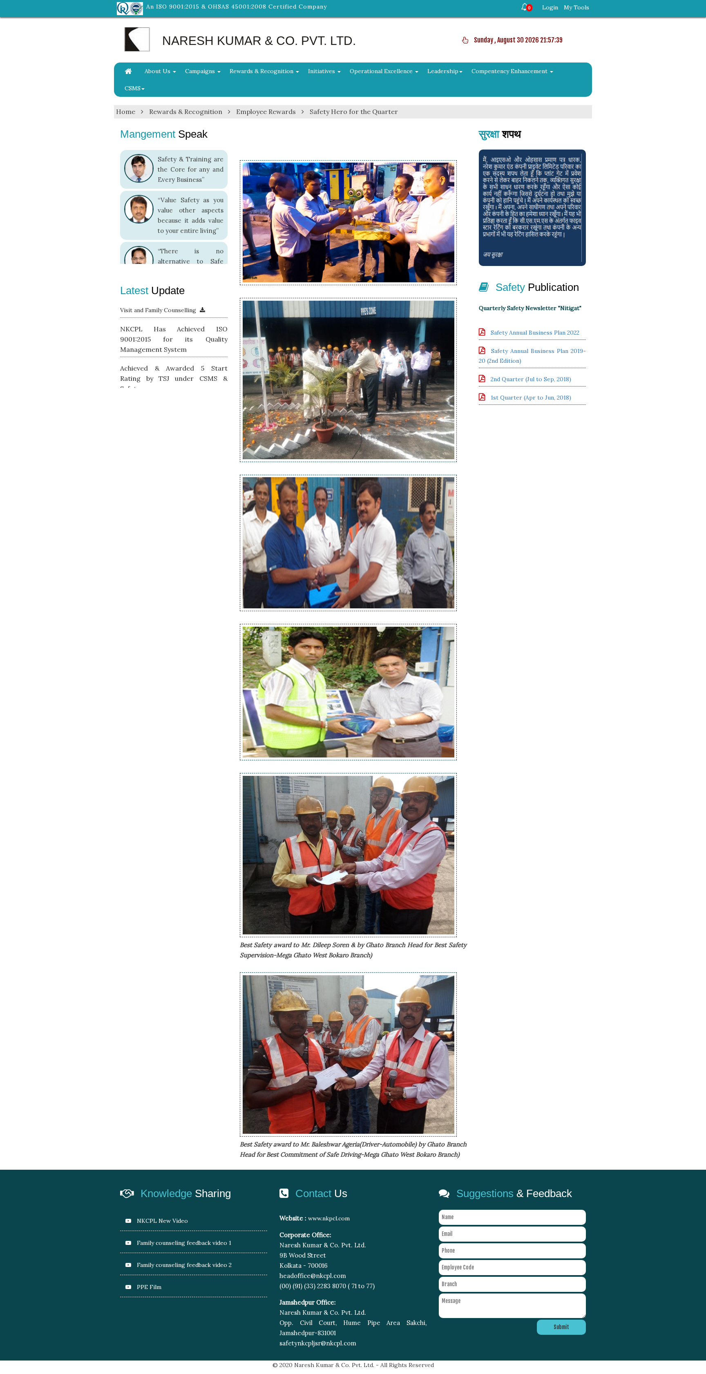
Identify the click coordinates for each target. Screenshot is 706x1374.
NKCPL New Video (161, 1220)
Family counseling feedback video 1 (183, 1243)
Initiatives (322, 71)
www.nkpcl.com (329, 1218)
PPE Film (148, 1287)
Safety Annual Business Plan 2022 (535, 332)
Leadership (442, 71)
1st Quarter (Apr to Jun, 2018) (531, 397)
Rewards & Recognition (262, 71)
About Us (158, 71)
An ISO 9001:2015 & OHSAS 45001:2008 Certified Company (236, 6)
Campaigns (201, 71)
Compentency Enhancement (510, 71)
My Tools (576, 7)
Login (550, 7)
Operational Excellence (382, 71)
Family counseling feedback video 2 (183, 1265)
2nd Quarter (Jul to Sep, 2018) (531, 379)
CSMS (133, 88)
